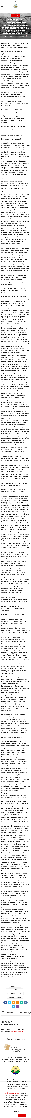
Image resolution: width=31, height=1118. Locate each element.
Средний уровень (15, 997)
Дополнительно (10, 1115)
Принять (22, 1115)
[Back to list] (17, 1012)
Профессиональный (15, 993)
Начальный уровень (15, 990)
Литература (15, 15)
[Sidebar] (2, 337)
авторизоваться (17, 1031)
